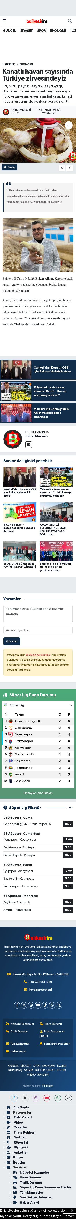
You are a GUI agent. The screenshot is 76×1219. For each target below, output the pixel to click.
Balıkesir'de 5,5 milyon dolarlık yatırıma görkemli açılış (55, 567)
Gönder (12, 641)
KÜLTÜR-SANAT (45, 1070)
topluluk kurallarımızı (39, 654)
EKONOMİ (58, 31)
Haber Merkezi (36, 436)
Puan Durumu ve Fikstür (52, 1033)
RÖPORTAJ (15, 1070)
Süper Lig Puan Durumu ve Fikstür (46, 1187)
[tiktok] (68, 1098)
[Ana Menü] (4, 21)
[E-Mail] (28, 444)
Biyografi (20, 1147)
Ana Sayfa (21, 1107)
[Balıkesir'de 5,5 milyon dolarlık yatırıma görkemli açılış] (56, 551)
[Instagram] (31, 1005)
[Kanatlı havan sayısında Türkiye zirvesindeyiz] (38, 140)
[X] (24, 1005)
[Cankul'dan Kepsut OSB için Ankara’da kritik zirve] (19, 476)
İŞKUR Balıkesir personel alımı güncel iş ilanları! (19, 528)
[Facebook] (17, 1005)
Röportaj (20, 1142)
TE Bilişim (47, 1085)
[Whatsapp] (52, 1005)
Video (18, 1122)
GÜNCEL (9, 31)
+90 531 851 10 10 (40, 982)
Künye (18, 1157)
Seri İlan (19, 1137)
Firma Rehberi (24, 1132)
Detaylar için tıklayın (38, 793)
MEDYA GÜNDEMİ (38, 1074)
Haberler (9, 64)
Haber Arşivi (18, 1051)
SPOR (41, 31)
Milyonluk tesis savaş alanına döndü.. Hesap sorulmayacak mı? (55, 492)
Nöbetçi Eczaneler (22, 1023)
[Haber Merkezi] (12, 439)
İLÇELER (61, 1065)
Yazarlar (20, 1127)
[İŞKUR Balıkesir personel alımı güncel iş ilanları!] (19, 512)
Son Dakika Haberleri (57, 1043)
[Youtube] (38, 1005)
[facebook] (14, 1098)
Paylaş (12, 167)
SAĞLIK (28, 1070)
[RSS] (59, 1005)
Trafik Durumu (19, 1031)
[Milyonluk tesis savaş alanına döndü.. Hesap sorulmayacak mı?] (56, 476)
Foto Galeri (22, 1117)
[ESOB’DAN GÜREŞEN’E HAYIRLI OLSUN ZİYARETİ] (19, 551)
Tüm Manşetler (19, 1043)
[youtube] (46, 1098)
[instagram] (36, 1098)
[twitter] (25, 1098)
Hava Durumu (53, 1023)
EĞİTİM (61, 1070)
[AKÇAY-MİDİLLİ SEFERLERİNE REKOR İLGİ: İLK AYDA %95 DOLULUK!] (56, 512)
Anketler (20, 1152)
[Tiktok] (45, 1005)
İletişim (19, 1162)
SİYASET (26, 31)
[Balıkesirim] (36, 21)
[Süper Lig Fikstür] (71, 807)
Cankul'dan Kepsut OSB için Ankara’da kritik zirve (19, 492)
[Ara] (69, 21)
